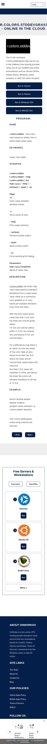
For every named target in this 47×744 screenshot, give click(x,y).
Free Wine (33, 484)
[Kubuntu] (24, 499)
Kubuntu (23, 508)
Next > (30, 435)
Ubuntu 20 (24, 539)
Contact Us (14, 678)
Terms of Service (17, 703)
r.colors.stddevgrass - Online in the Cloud (23, 26)
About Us (14, 674)
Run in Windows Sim (24, 102)
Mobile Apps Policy (18, 699)
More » (23, 588)
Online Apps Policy (18, 695)
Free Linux (15, 484)
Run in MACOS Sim (24, 110)
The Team (14, 670)
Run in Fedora (24, 94)
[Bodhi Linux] (24, 561)
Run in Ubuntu (24, 86)
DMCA (12, 707)
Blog (12, 682)
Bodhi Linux (23, 570)
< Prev (17, 435)
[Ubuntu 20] (24, 530)
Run (23, 516)
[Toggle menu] (3, 4)
